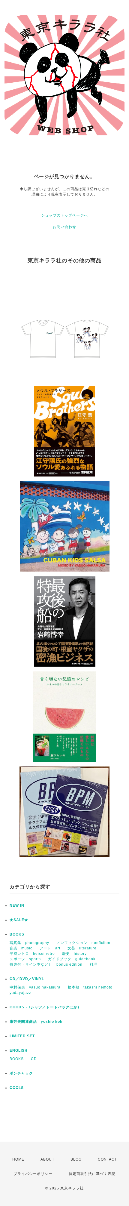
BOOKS (17, 934)
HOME (18, 1159)
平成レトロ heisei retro (32, 954)
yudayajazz (20, 993)
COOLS (17, 1088)
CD (34, 1059)
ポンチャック (21, 1073)
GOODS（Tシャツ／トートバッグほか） (45, 1007)
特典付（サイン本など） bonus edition (46, 964)
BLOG (76, 1159)
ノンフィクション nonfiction (83, 943)
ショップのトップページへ (64, 215)
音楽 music (21, 948)
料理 (94, 964)
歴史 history (74, 954)
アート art (50, 948)
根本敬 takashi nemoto (90, 987)
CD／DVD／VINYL (27, 979)
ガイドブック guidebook (71, 959)
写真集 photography (29, 943)
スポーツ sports (25, 959)
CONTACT (107, 1159)
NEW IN (17, 905)
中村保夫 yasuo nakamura (35, 987)
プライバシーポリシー (33, 1174)
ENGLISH (19, 1050)
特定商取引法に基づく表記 (92, 1174)
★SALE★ (19, 920)
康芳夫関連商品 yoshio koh (36, 1021)
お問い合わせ (64, 227)
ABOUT (47, 1159)
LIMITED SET (22, 1036)
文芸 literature (82, 948)
